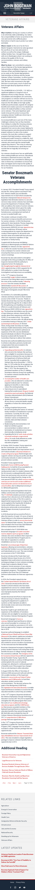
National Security (7, 832)
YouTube (24, 887)
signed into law (28, 227)
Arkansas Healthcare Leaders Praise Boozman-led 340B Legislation (17, 855)
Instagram (15, 887)
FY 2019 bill (8, 495)
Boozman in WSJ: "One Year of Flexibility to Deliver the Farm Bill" (16, 861)
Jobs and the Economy (8, 829)
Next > (14, 783)
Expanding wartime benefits (14, 350)
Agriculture (5, 806)
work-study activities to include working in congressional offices (19, 436)
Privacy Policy (20, 882)
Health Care (5, 817)
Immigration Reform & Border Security (14, 821)
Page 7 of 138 (28, 783)
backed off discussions (18, 286)
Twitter (20, 887)
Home (12, 882)
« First (4, 783)
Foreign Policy (6, 813)
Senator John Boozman (17, 6)
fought (12, 277)
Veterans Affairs (6, 840)
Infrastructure (6, 825)
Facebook (10, 887)
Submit (30, 13)
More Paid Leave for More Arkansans (14, 866)
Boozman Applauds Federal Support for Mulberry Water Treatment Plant (14, 871)
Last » (19, 783)
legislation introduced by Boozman (15, 687)
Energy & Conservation (9, 809)
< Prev (9, 783)
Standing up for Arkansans (10, 836)
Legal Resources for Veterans (12, 760)
